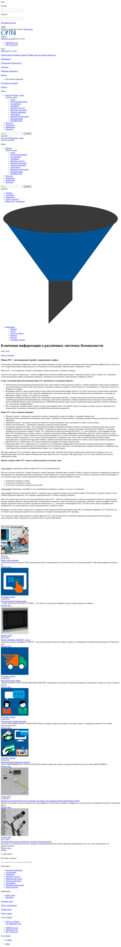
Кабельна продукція (18, 110)
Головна (9, 193)
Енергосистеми (16, 119)
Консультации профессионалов (13, 721)
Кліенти (13, 335)
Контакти (9, 129)
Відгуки (13, 338)
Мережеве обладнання (19, 117)
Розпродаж (10, 125)
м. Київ (9, 940)
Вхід (3, 27)
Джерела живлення (18, 112)
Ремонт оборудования (10, 560)
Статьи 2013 (6, 797)
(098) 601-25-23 (7, 39)
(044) (3, 51)
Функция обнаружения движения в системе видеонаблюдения (26, 842)
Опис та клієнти (12, 199)
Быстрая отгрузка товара (11, 681)
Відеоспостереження (18, 102)
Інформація (10, 127)
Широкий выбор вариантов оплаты (15, 762)
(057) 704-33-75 (12, 45)
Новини (13, 329)
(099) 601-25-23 (12, 43)
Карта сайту (10, 895)
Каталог (9, 95)
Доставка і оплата (17, 340)
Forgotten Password (8, 23)
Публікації (10, 195)
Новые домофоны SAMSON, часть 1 (15, 640)
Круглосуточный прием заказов (14, 601)
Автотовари (15, 114)
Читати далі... (6, 567)
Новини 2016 (6, 636)
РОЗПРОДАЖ (16, 121)
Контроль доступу (17, 108)
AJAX (12, 99)
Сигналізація (15, 104)
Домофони (14, 106)
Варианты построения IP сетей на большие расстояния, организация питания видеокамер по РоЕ (40, 801)
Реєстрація (28, 29)
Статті (12, 331)
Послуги (9, 123)
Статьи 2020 (6, 837)
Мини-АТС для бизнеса (15, 201)
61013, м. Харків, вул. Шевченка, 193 (13, 923)
